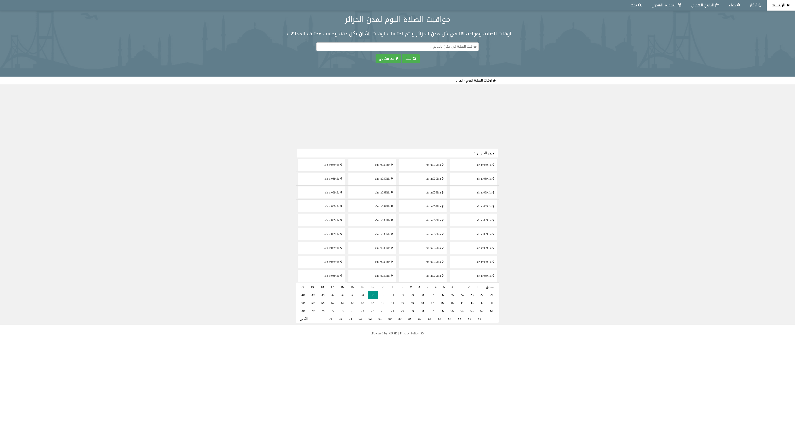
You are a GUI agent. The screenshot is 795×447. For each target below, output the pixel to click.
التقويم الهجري (665, 5)
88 (410, 319)
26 (442, 295)
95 (340, 319)
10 (402, 287)
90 (390, 319)
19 (312, 287)
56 (342, 303)
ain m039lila (434, 248)
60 (303, 303)
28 (422, 295)
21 (492, 295)
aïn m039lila (485, 165)
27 (432, 295)
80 (303, 311)
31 (392, 295)
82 (469, 319)
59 (313, 303)
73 (372, 311)
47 (432, 303)
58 (323, 303)
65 (452, 311)
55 (352, 303)
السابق (490, 287)
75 (352, 311)
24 (462, 295)
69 (412, 311)
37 (333, 295)
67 (432, 311)
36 (342, 295)
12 (382, 287)
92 (370, 319)
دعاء (733, 5)
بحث (634, 5)
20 (302, 287)
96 (330, 319)
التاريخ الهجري (703, 5)
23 (472, 295)
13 (372, 287)
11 (392, 287)
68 (422, 311)
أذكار (754, 5)
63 (472, 311)
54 (362, 303)
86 (429, 319)
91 (380, 319)
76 (342, 311)
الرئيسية (779, 5)
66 (442, 311)
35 (352, 295)
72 (382, 311)
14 (362, 287)
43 (472, 303)
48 (422, 303)
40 (303, 295)
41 (492, 303)
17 (332, 287)
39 (313, 295)
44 (462, 303)
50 (402, 303)
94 (350, 319)
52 (382, 303)
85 (439, 319)
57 (333, 303)
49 (412, 303)
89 (400, 319)
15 (352, 287)
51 (392, 303)
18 (322, 287)
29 (412, 295)
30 (402, 295)
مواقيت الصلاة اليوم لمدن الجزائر (397, 19)
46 (442, 303)
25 (452, 295)
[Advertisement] (397, 117)
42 (482, 303)
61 (492, 311)
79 (313, 311)
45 (452, 303)
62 (482, 311)
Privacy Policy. (409, 333)
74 (362, 311)
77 (333, 311)
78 (323, 311)
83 (459, 319)
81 (479, 319)
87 (420, 319)
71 (392, 311)
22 (482, 295)
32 (382, 295)
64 (462, 311)
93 (360, 319)
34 (362, 295)
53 (372, 303)
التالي (304, 319)
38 (323, 295)
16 (342, 287)
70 (402, 311)
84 (449, 319)
